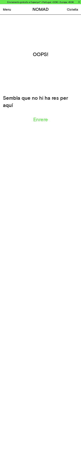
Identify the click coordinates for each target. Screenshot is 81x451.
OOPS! (40, 54)
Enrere (40, 119)
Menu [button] (7, 9)
